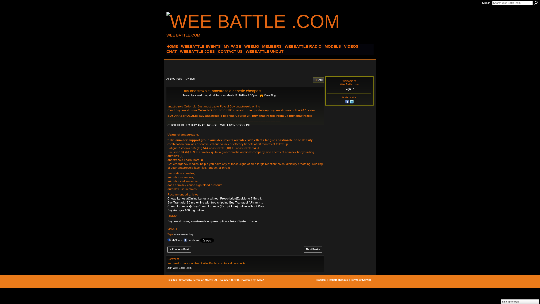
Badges (321, 279)
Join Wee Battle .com (179, 267)
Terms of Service (361, 279)
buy (191, 234)
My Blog (190, 78)
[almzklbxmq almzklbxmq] (173, 100)
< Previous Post (179, 249)
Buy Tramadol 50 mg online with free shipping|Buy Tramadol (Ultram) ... (215, 202)
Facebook (193, 240)
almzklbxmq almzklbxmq (208, 95)
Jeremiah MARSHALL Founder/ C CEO (216, 280)
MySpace (177, 240)
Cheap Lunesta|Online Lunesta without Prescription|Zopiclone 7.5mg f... (215, 198)
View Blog (270, 95)
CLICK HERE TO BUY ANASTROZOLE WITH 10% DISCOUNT (209, 125)
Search (536, 3)
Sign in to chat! (510, 301)
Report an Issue (338, 279)
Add (321, 80)
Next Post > (313, 249)
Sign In (486, 2)
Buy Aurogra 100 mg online (185, 210)
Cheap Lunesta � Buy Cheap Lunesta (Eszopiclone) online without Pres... (217, 206)
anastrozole (181, 234)
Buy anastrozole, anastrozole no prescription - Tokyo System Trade (212, 221)
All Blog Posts (174, 78)
